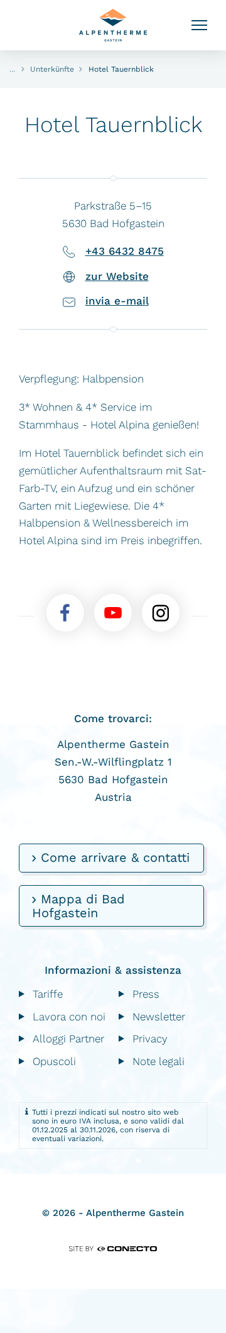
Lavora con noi (69, 1016)
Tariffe (48, 994)
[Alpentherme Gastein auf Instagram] (161, 613)
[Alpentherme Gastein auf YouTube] (113, 613)
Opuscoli (54, 1061)
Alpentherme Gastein (113, 25)
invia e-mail (117, 300)
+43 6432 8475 (124, 251)
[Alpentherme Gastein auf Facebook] (65, 613)
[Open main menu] (199, 25)
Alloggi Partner (68, 1038)
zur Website (117, 276)
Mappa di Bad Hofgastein (78, 905)
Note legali (158, 1061)
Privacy (150, 1038)
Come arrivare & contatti (113, 857)
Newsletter (158, 1016)
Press (145, 994)
